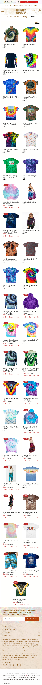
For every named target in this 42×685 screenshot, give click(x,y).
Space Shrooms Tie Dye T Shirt (11, 399)
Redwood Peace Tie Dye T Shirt (30, 97)
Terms (28, 673)
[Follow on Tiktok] (17, 665)
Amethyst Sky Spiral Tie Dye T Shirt (30, 399)
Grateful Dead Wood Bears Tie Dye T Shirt (9, 124)
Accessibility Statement (13, 673)
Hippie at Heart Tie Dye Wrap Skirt (29, 456)
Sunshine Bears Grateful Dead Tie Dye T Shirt (10, 340)
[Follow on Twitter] (7, 665)
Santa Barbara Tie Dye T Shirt (30, 340)
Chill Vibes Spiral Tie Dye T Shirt (11, 427)
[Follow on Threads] (21, 665)
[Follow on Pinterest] (14, 665)
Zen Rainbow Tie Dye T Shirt (10, 541)
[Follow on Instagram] (10, 665)
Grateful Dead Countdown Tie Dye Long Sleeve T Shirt (30, 370)
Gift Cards (24, 6)
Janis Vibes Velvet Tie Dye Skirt (11, 513)
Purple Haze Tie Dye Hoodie (29, 312)
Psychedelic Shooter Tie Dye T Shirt (30, 286)
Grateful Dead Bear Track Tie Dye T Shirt (30, 484)
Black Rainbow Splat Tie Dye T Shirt (10, 150)
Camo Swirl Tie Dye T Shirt (10, 45)
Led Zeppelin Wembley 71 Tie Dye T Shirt (30, 571)
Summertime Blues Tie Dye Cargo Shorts (10, 571)
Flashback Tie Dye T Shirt (30, 71)
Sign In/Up (33, 6)
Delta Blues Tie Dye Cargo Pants (11, 484)
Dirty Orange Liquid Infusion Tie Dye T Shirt (10, 259)
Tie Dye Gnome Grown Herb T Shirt (29, 124)
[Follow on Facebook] (3, 665)
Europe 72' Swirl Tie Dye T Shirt (30, 150)
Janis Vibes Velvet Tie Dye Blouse (30, 231)
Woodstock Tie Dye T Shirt (29, 45)
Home (9, 17)
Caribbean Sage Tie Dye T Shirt (11, 456)
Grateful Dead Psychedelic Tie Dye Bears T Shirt (29, 542)
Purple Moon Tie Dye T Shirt (29, 176)
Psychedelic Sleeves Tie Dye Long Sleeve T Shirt (10, 71)
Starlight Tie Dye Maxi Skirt (29, 202)
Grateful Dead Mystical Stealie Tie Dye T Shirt (10, 231)
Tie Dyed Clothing (20, 17)
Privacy (23, 673)
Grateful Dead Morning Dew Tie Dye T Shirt (10, 176)
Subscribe (34, 673)
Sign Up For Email (12, 6)
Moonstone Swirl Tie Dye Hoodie (30, 427)
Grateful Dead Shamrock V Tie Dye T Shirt (20, 600)
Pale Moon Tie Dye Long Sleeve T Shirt (10, 312)
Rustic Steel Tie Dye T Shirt (29, 259)
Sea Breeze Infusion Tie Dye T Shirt (10, 286)
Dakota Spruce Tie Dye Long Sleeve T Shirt (10, 369)
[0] (38, 11)
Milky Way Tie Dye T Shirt (11, 97)
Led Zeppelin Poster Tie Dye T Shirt (29, 513)
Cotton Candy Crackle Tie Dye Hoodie (11, 202)
